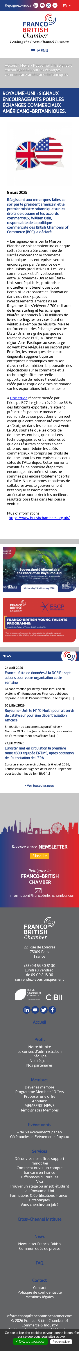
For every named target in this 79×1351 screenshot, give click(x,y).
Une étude (18, 398)
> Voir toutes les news (39, 786)
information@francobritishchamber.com (42, 895)
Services (39, 1151)
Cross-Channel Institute (39, 1219)
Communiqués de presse (39, 1248)
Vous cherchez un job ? (39, 1204)
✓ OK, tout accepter (30, 1341)
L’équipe (40, 1056)
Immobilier (39, 1163)
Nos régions (39, 1060)
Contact (39, 1280)
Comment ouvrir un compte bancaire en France (40, 1170)
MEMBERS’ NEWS (39, 1105)
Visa (39, 1181)
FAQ (39, 1263)
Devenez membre (39, 1087)
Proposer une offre (39, 1096)
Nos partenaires (39, 1065)
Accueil (11, 65)
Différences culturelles (39, 1177)
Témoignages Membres (39, 1110)
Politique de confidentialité (40, 1292)
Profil (39, 1039)
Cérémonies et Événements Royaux (39, 1136)
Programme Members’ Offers (39, 1092)
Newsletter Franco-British (39, 1244)
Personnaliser (61, 1341)
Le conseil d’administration (40, 1051)
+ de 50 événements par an (39, 1132)
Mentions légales (39, 1297)
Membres (39, 1079)
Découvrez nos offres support (39, 1158)
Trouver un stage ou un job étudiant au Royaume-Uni (39, 1188)
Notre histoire (39, 1047)
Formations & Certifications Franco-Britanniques (39, 1197)
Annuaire (39, 1101)
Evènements (39, 1124)
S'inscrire (39, 856)
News (24, 65)
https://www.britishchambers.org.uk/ (39, 518)
